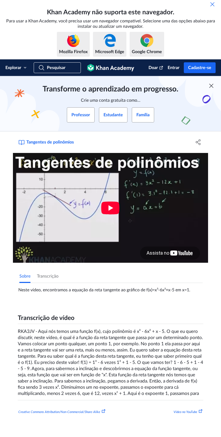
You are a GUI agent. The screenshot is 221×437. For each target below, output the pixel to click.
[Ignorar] (212, 4)
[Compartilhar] (198, 142)
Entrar (173, 68)
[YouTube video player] (110, 208)
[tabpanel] (110, 288)
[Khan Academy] (110, 68)
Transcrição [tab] (47, 276)
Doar (153, 68)
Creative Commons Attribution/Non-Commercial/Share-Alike (59, 412)
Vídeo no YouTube (185, 412)
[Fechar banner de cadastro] (211, 85)
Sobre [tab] (24, 276)
